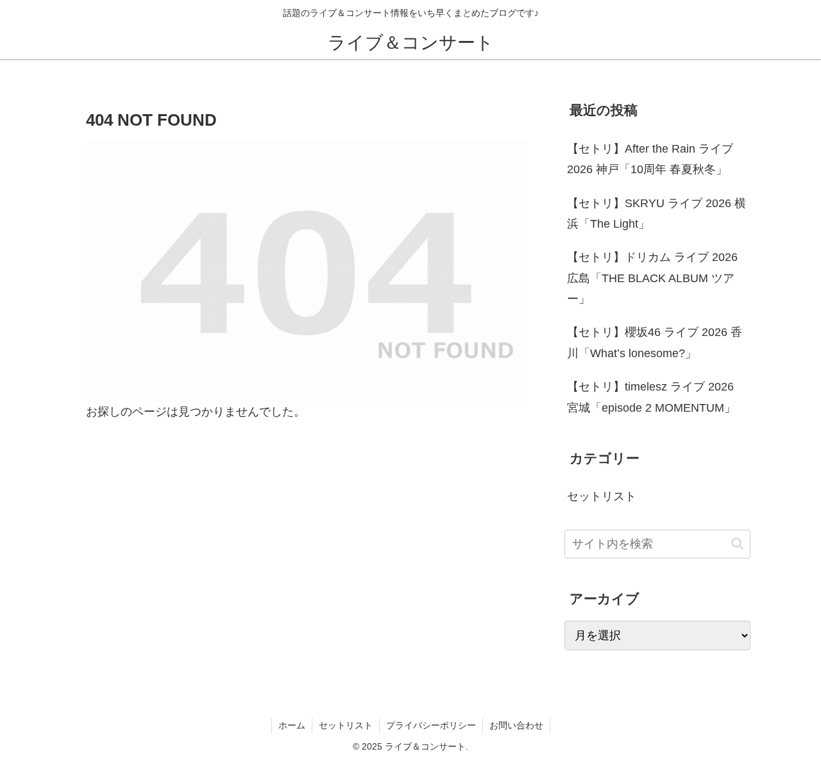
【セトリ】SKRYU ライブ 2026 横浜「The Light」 (656, 213)
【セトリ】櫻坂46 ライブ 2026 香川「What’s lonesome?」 (654, 342)
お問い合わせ (516, 725)
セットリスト (346, 725)
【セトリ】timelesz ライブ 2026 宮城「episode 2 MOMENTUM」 (651, 397)
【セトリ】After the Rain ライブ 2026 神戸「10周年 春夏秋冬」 (650, 159)
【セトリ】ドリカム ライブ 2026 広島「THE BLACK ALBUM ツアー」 (652, 278)
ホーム (291, 725)
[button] (737, 543)
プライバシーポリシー (431, 725)
